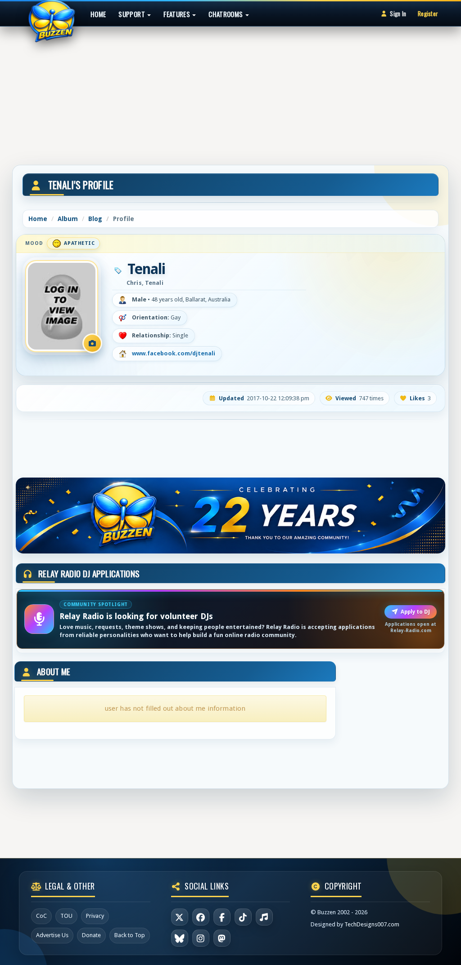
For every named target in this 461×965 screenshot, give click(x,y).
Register (428, 13)
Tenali (146, 269)
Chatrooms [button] (226, 14)
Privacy (95, 915)
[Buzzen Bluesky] (179, 938)
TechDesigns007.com (371, 924)
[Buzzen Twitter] (179, 916)
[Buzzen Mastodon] (221, 938)
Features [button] (177, 14)
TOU (66, 915)
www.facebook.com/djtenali (173, 353)
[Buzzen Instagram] (200, 938)
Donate (91, 935)
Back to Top (129, 935)
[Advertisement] (230, 92)
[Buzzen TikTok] (243, 916)
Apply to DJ (415, 612)
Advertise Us (52, 935)
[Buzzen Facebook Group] (221, 916)
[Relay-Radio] (264, 916)
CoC (41, 915)
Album (68, 218)
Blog (95, 218)
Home (98, 14)
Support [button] (132, 14)
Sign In (398, 13)
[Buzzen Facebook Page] (200, 916)
